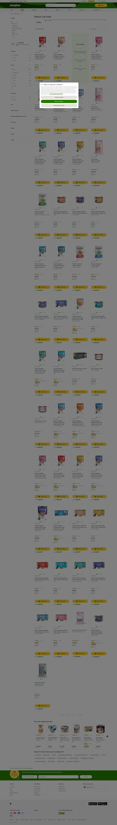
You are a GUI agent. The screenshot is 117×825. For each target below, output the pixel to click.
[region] (59, 95)
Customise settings (59, 97)
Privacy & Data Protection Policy (56, 94)
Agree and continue (59, 101)
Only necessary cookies (59, 105)
